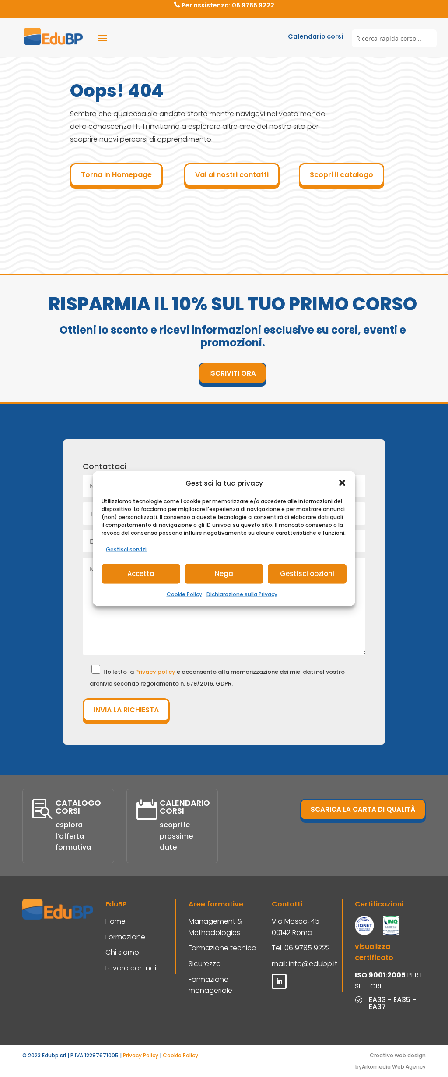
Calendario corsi (315, 36)
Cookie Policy (184, 593)
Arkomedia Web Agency (394, 1066)
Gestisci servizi (126, 549)
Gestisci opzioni (307, 573)
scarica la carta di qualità (363, 809)
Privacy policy (156, 672)
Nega (224, 573)
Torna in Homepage (116, 175)
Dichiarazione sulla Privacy (241, 593)
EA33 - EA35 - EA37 (392, 1003)
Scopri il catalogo (341, 175)
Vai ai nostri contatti (232, 175)
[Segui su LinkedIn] (279, 981)
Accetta (140, 573)
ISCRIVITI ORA (232, 373)
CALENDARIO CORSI (185, 806)
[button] (342, 483)
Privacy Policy (140, 1055)
